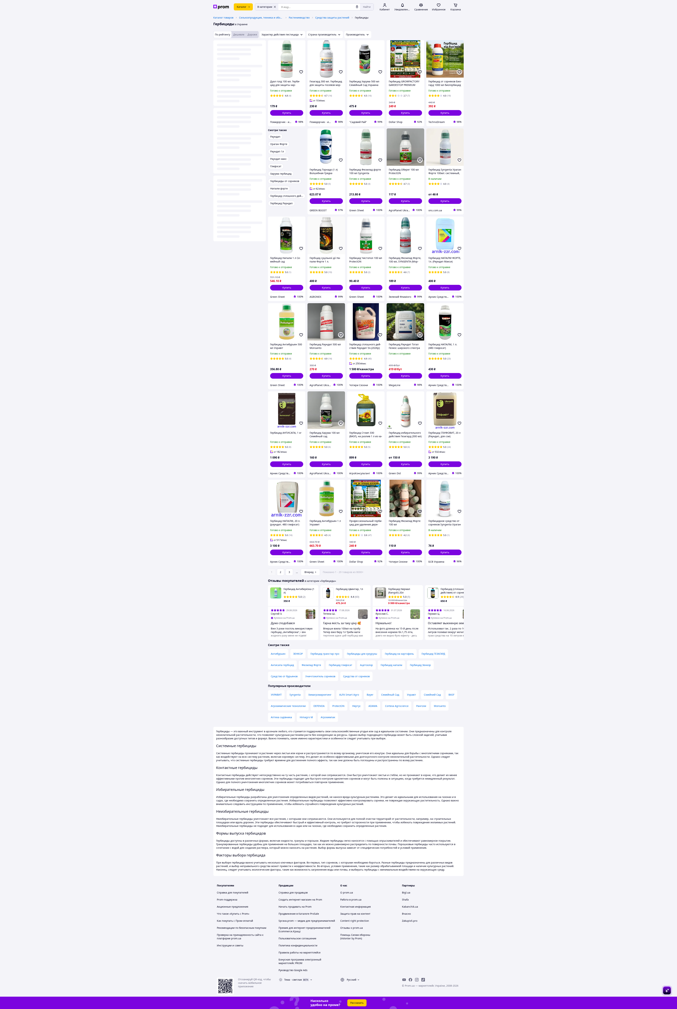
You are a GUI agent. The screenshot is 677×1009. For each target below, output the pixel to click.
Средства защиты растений (332, 17)
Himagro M (306, 717)
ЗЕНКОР (298, 653)
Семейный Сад (390, 694)
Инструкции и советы (230, 945)
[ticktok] (423, 980)
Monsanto (440, 706)
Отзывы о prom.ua (351, 927)
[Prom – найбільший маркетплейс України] (221, 7)
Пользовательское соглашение (297, 938)
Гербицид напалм (391, 665)
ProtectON (338, 706)
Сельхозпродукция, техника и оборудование (261, 17)
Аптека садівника (281, 717)
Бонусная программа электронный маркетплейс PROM (300, 961)
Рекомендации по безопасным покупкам (241, 927)
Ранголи (421, 706)
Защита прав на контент (355, 913)
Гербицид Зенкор (420, 665)
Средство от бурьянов (284, 676)
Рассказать (357, 1002)
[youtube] (404, 980)
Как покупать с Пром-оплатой (235, 920)
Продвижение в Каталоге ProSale (299, 913)
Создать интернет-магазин (295, 899)
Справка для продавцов (293, 892)
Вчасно (406, 913)
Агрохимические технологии (288, 706)
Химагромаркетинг (319, 694)
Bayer (370, 694)
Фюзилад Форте (311, 665)
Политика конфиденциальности (298, 945)
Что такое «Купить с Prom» (233, 913)
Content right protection (354, 920)
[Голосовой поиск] (357, 7)
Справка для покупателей (232, 892)
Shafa (405, 899)
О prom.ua (346, 892)
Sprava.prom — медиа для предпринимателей (307, 920)
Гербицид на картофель (399, 653)
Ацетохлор (366, 665)
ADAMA (372, 706)
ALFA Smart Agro (349, 694)
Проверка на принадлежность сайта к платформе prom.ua (240, 936)
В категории (264, 6)
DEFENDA (319, 706)
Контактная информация (355, 906)
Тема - (293, 979)
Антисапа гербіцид (282, 665)
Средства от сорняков (356, 676)
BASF (451, 694)
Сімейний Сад (432, 694)
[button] (286, 113)
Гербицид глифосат (340, 665)
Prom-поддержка (227, 899)
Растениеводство (299, 17)
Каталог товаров (223, 17)
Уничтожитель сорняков (320, 676)
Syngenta (295, 694)
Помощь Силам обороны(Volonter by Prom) (355, 936)
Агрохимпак (328, 717)
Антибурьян (278, 653)
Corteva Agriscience (396, 706)
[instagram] (417, 980)
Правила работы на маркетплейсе (300, 952)
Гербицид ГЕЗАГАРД (433, 653)
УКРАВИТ (276, 694)
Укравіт (411, 694)
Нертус (356, 706)
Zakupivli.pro (409, 920)
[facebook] (410, 980)
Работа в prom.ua (350, 899)
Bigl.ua (406, 892)
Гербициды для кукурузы (362, 653)
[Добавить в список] (301, 72)
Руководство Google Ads (293, 970)
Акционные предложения (232, 906)
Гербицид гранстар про (324, 653)
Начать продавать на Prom (295, 906)
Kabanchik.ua (410, 906)
